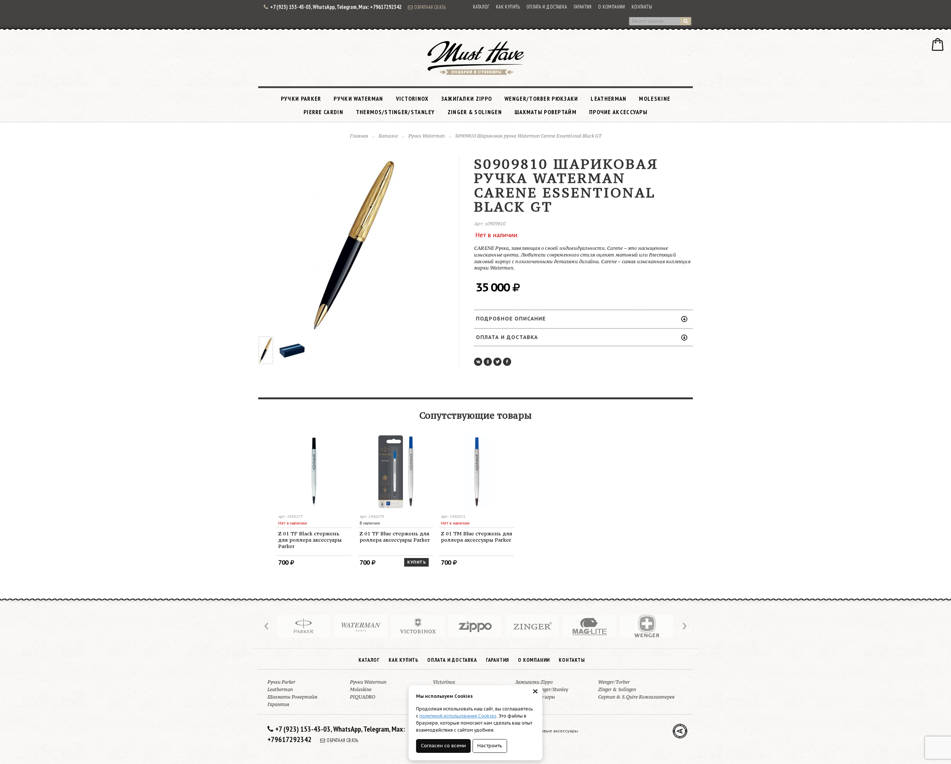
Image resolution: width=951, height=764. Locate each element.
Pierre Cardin (323, 112)
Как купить (508, 7)
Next (684, 626)
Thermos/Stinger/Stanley (395, 112)
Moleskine (654, 98)
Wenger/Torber (614, 682)
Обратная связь (430, 7)
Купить (416, 562)
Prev (267, 626)
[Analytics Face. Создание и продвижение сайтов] (680, 731)
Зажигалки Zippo (466, 98)
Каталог (481, 7)
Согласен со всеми (443, 745)
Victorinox (412, 98)
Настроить (489, 745)
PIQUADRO (362, 697)
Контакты (642, 7)
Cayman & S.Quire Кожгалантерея (636, 697)
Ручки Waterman (358, 98)
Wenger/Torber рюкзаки (541, 98)
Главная (359, 136)
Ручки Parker (301, 98)
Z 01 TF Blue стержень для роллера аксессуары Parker (395, 536)
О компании (611, 7)
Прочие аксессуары (618, 112)
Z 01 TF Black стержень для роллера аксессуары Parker (310, 539)
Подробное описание (511, 318)
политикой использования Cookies (457, 716)
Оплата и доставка (546, 7)
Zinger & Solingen (475, 112)
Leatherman (608, 98)
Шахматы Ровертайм (546, 112)
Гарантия (583, 7)
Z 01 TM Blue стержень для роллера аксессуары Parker (476, 536)
